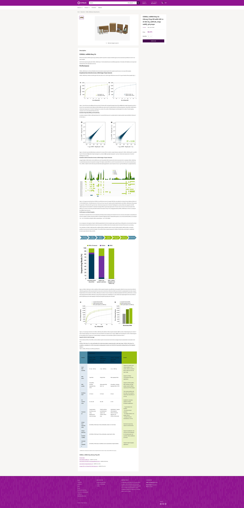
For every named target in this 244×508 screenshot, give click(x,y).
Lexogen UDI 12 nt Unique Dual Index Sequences (88, 466)
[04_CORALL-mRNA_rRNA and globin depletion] (108, 264)
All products (83, 11)
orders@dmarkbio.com (153, 482)
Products (86, 7)
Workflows (80, 484)
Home (78, 11)
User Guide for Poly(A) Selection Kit (86, 463)
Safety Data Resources (82, 496)
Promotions (94, 7)
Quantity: (145, 36)
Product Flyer (82, 457)
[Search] (138, 2)
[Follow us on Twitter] (163, 504)
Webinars (100, 7)
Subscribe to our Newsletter (83, 492)
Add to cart (153, 40)
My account (153, 3)
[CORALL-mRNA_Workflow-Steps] (108, 238)
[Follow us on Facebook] (161, 504)
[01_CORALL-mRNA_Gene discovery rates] (108, 92)
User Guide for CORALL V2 (84, 459)
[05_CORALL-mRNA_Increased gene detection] (108, 314)
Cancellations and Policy (82, 490)
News (79, 486)
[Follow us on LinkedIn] (165, 504)
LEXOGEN (144, 27)
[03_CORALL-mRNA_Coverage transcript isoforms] (108, 183)
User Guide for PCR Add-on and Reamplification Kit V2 (89, 461)
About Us (79, 7)
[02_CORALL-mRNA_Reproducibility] (108, 134)
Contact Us (80, 494)
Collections (80, 482)
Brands (79, 488)
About (79, 480)
